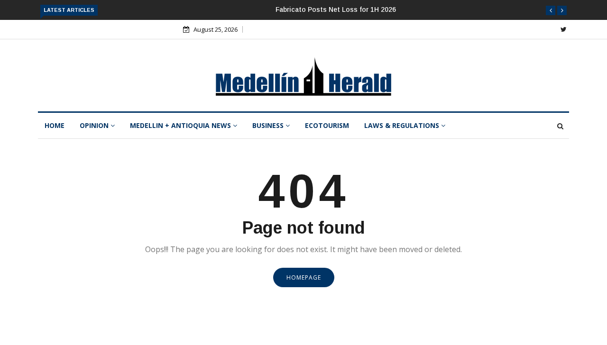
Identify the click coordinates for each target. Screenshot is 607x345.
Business (268, 125)
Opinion (95, 125)
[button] (550, 10)
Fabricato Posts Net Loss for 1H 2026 (336, 9)
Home (54, 125)
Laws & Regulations (402, 125)
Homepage (303, 277)
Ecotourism (327, 125)
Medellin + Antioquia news (181, 125)
